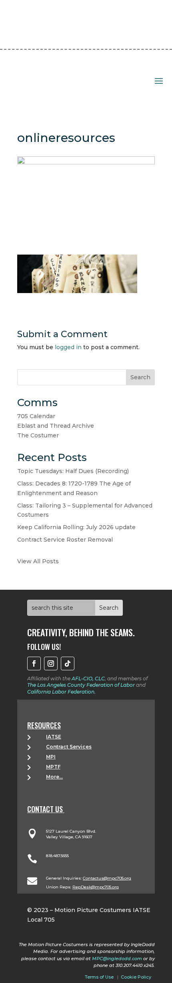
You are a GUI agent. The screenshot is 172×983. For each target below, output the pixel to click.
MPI (51, 757)
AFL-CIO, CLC (88, 679)
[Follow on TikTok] (67, 663)
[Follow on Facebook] (34, 663)
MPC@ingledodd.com (117, 958)
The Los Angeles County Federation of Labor (81, 685)
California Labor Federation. (61, 692)
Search (140, 377)
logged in (68, 347)
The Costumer (38, 435)
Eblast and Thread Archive (55, 425)
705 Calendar (36, 416)
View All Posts (38, 561)
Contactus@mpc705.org (107, 878)
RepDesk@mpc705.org (95, 887)
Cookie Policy (136, 977)
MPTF (53, 767)
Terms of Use (99, 977)
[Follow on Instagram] (51, 663)
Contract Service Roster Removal (65, 539)
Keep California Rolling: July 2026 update (76, 527)
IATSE (53, 737)
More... (54, 777)
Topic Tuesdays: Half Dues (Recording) (73, 471)
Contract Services (69, 747)
